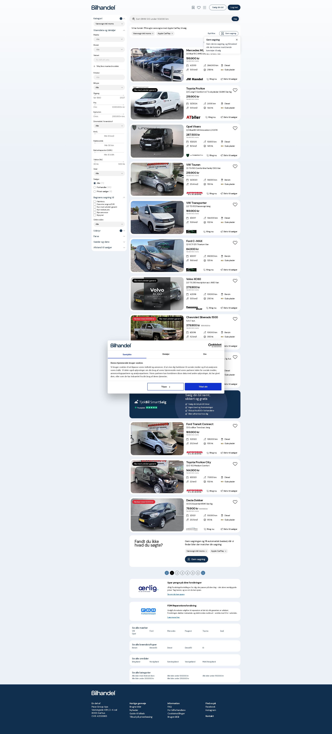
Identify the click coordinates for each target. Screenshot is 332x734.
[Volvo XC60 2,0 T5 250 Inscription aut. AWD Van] (184, 293)
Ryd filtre (211, 33)
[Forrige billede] (134, 65)
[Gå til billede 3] (157, 192)
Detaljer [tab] (166, 354)
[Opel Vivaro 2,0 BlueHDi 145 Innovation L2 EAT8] (184, 141)
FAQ (170, 706)
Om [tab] (204, 354)
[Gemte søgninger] (193, 7)
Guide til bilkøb (137, 713)
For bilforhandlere (176, 710)
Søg (235, 19)
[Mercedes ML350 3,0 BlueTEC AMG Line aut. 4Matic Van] (184, 65)
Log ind (234, 7)
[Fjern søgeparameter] (153, 33)
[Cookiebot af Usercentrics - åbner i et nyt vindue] (210, 345)
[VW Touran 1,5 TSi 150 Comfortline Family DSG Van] (184, 179)
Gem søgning (230, 33)
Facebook (210, 706)
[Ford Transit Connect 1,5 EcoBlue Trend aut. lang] (184, 438)
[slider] (95, 95)
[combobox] (109, 23)
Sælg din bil (217, 7)
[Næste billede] (180, 65)
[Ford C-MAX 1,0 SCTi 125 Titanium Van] (184, 255)
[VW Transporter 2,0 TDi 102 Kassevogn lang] (184, 217)
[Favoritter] (199, 7)
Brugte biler (135, 706)
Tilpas (164, 387)
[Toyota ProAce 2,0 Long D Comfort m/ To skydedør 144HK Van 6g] (184, 103)
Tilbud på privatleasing (141, 716)
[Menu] (204, 7)
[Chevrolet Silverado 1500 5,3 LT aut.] (184, 332)
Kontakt (210, 716)
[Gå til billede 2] (155, 192)
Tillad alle (203, 387)
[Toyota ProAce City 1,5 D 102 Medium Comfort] (184, 477)
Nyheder (134, 710)
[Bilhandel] (104, 7)
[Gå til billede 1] (154, 192)
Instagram (211, 710)
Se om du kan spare (175, 594)
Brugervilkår (173, 716)
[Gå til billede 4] (158, 192)
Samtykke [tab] (127, 354)
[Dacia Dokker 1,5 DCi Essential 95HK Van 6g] (184, 515)
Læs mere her (173, 617)
